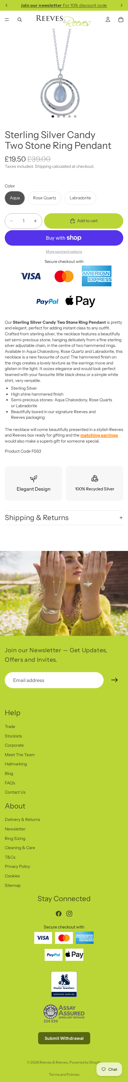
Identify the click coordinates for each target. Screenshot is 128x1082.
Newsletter (15, 829)
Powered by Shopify (85, 1062)
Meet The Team (20, 754)
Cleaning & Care (20, 847)
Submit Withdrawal (64, 1037)
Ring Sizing (15, 838)
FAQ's (10, 782)
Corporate (14, 745)
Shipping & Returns (36, 517)
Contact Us (15, 792)
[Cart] (120, 19)
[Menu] (7, 19)
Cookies (12, 876)
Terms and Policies (64, 1074)
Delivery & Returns (22, 819)
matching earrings (99, 435)
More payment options (64, 251)
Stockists (13, 735)
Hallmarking (16, 764)
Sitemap (13, 885)
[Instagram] (69, 913)
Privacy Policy (17, 866)
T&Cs (10, 857)
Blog (9, 773)
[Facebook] (58, 913)
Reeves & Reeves (54, 1062)
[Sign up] (114, 680)
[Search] (19, 19)
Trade (10, 726)
